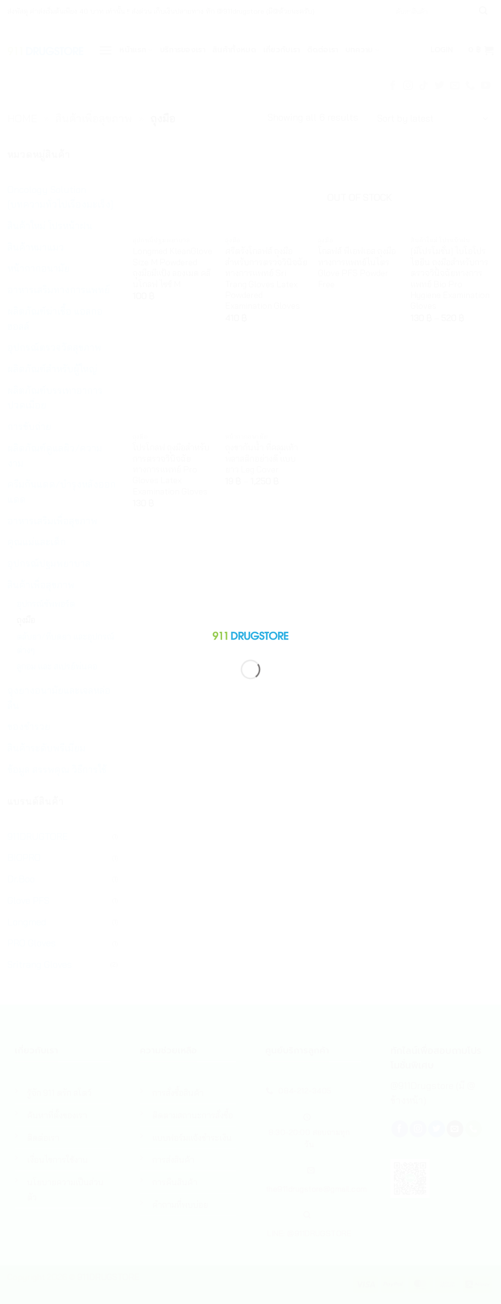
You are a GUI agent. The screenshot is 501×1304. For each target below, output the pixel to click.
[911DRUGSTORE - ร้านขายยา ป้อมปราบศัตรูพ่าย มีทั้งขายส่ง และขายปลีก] (250, 634)
